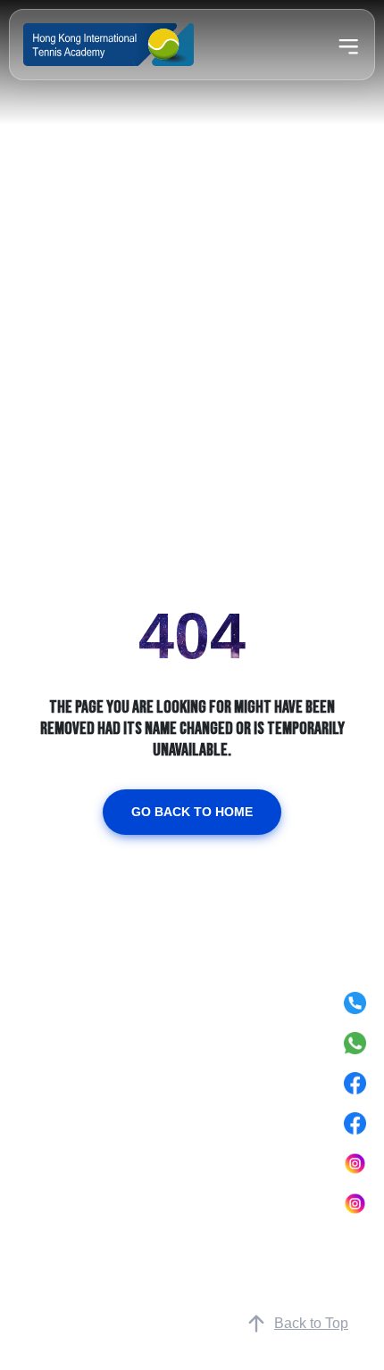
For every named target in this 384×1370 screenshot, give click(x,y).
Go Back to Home (192, 812)
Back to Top (311, 1323)
